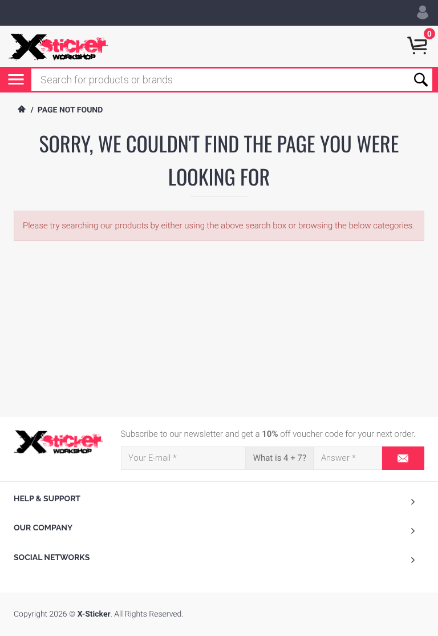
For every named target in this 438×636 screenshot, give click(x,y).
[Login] (422, 12)
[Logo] (59, 442)
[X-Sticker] (58, 46)
